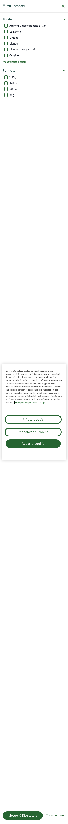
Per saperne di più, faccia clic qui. (30, 402)
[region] (34, 412)
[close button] (63, 6)
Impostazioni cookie (33, 432)
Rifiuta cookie (33, 419)
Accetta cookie (33, 443)
